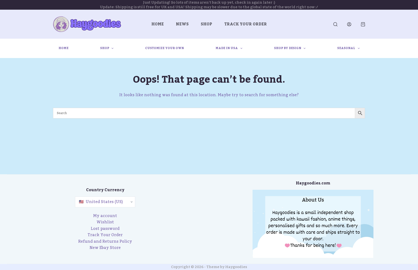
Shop (206, 24)
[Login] (349, 24)
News (182, 24)
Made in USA (227, 48)
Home (157, 24)
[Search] (335, 24)
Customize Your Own (164, 48)
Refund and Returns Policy (105, 241)
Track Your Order (245, 24)
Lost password (105, 229)
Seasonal (346, 48)
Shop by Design (287, 48)
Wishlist (105, 222)
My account (105, 216)
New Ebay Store (105, 248)
